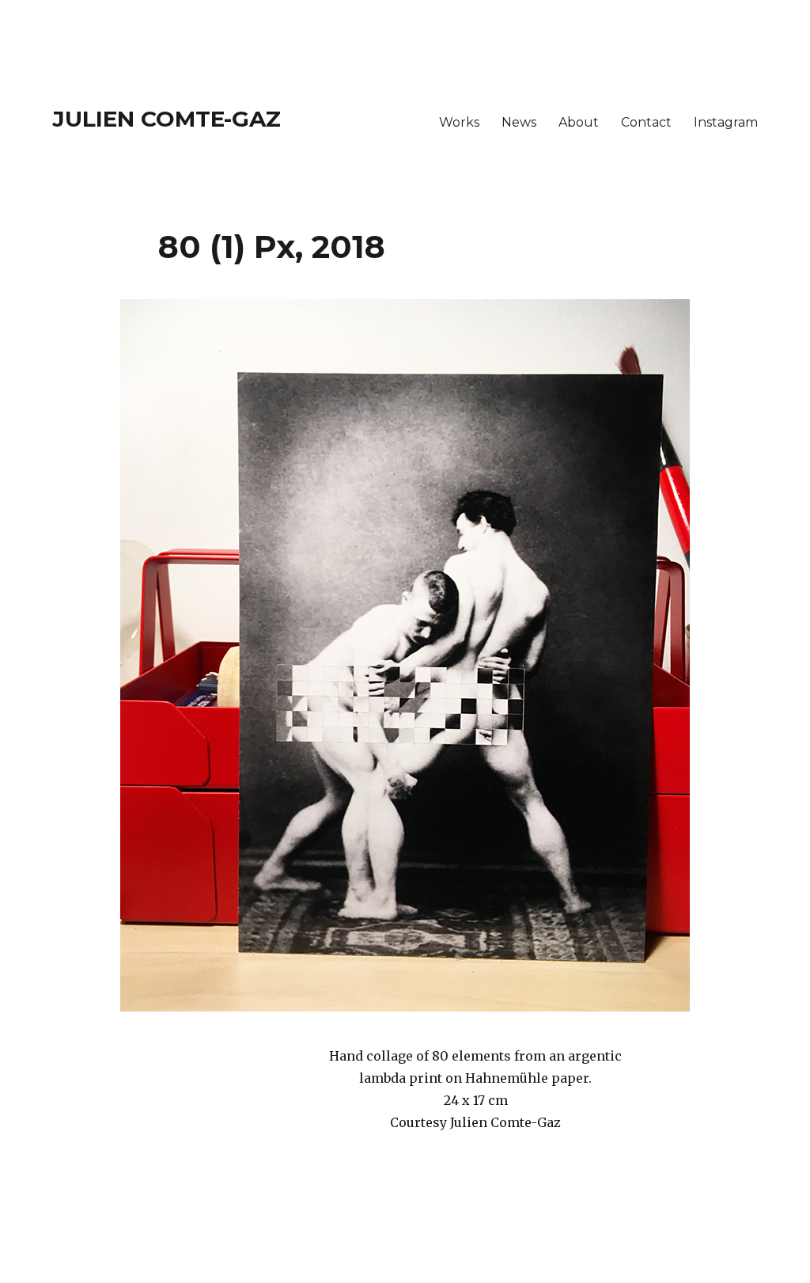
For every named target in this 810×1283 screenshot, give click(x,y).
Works (459, 122)
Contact (646, 122)
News (519, 122)
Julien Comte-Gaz (166, 118)
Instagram (726, 122)
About (578, 122)
